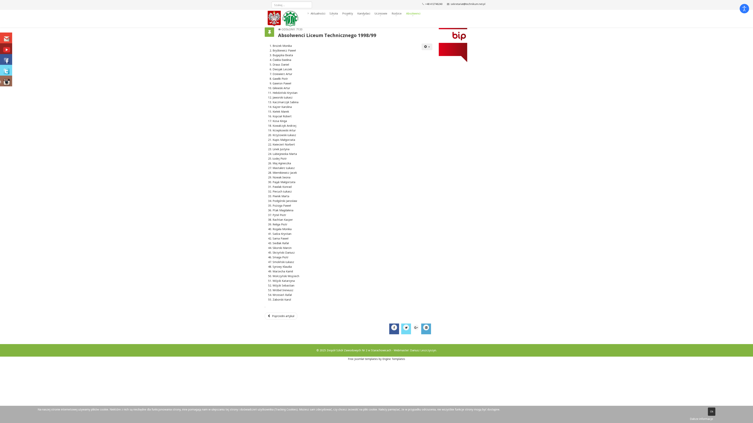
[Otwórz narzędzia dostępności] (744, 8)
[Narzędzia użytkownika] (427, 46)
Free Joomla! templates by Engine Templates (376, 359)
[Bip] (460, 45)
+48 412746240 (433, 4)
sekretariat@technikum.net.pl (468, 4)
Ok (711, 411)
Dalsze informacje (701, 419)
